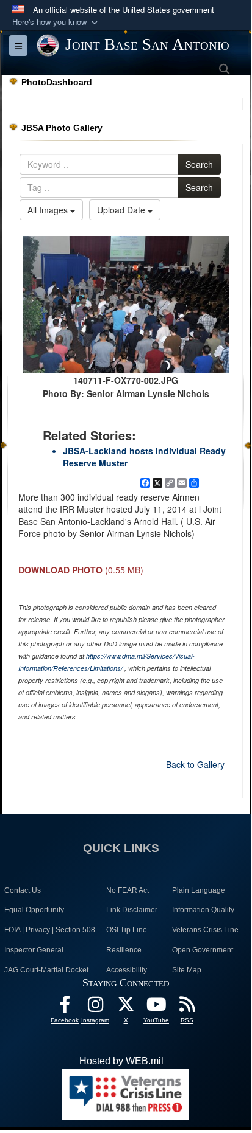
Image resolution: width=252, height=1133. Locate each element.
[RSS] (186, 1007)
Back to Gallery (195, 764)
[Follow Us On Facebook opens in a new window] (64, 1007)
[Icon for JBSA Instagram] (95, 1007)
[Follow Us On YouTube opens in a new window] (156, 1007)
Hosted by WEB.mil (121, 1061)
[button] (56, 22)
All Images (48, 210)
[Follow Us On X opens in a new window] (125, 1007)
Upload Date (122, 210)
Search (199, 164)
